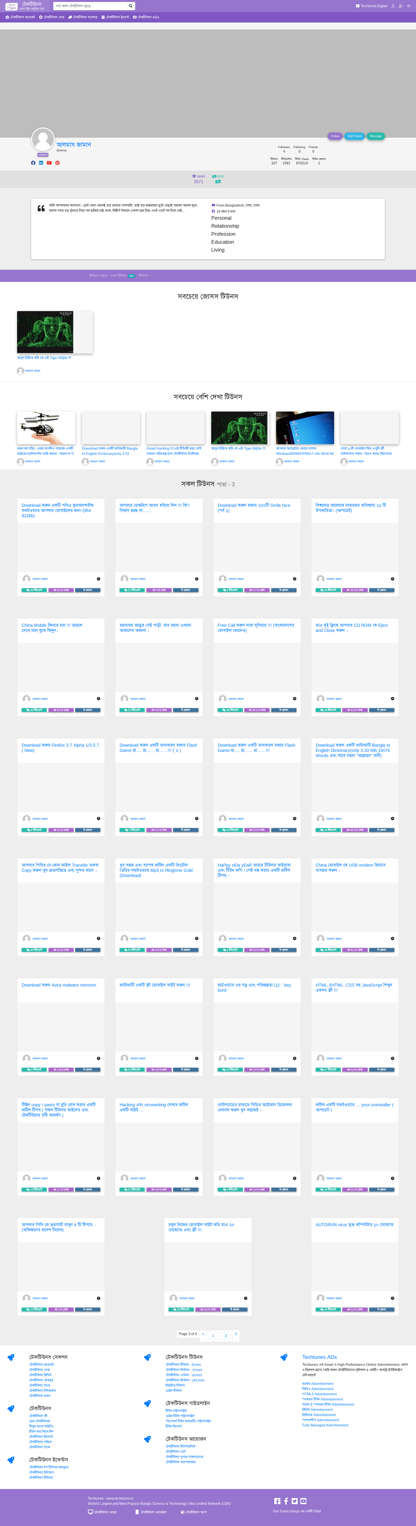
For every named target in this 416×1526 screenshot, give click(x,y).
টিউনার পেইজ (98, 276)
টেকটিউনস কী (38, 1416)
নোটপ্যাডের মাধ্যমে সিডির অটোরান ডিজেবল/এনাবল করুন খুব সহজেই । (255, 1107)
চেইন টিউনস (174, 1391)
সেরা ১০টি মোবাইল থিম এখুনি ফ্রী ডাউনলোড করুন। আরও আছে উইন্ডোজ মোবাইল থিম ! (366, 453)
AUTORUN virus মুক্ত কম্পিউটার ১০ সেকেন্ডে (355, 1224)
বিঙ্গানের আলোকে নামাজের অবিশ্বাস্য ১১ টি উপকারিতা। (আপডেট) (351, 508)
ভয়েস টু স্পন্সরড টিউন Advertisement (328, 1404)
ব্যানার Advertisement (317, 1384)
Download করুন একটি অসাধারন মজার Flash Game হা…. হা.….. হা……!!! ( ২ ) (158, 748)
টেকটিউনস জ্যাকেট (41, 1365)
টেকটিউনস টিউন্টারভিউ (180, 1446)
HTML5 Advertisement (319, 1394)
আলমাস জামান (74, 145)
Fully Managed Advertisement (325, 1425)
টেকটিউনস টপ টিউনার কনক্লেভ (49, 1467)
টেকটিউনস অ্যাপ (196, 1512)
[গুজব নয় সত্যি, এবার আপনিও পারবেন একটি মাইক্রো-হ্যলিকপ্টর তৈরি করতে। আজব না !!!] (46, 428)
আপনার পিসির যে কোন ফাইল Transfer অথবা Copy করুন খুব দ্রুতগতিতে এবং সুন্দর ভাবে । (60, 867)
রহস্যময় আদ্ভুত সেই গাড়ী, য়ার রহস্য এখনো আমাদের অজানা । (155, 628)
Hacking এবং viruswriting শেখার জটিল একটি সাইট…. (154, 1107)
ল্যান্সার (85, 17)
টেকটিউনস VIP (176, 1452)
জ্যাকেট (22, 17)
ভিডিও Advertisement (317, 1389)
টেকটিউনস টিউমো (41, 1478)
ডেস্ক (54, 17)
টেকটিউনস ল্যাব (39, 1385)
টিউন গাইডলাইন (176, 1411)
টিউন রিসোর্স (174, 1426)
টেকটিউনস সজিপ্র (40, 1442)
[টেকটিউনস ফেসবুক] (277, 1502)
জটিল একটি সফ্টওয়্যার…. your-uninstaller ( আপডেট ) (355, 1107)
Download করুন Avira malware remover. (59, 985)
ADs (148, 17)
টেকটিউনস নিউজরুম (42, 1391)
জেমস (199, 179)
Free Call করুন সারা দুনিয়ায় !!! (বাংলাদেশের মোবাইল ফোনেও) (256, 628)
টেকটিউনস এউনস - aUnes (184, 1375)
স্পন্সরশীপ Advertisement (320, 1420)
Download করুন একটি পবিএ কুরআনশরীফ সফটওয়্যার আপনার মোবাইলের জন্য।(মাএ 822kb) (58, 510)
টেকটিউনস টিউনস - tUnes (183, 1365)
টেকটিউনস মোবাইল (153, 1512)
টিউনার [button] (144, 276)
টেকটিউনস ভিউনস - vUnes (184, 1370)
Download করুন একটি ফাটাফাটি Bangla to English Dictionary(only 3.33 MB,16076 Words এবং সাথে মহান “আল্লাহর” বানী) (353, 750)
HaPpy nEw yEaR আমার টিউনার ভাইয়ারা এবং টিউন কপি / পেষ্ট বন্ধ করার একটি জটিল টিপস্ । (254, 870)
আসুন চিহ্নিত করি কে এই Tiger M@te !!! (44, 358)
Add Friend (354, 136)
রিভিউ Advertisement (317, 1410)
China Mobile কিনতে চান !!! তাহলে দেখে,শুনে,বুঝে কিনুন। (52, 628)
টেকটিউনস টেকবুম (41, 1380)
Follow (335, 136)
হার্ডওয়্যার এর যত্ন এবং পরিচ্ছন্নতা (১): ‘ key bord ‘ (254, 987)
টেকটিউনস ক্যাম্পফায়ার (181, 1462)
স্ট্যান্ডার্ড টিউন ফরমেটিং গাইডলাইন (188, 1421)
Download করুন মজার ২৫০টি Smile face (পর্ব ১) (254, 508)
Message (376, 136)
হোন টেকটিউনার (39, 1421)
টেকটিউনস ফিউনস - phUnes (185, 1380)
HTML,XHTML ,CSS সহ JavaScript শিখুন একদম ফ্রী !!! (354, 987)
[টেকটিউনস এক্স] (294, 1502)
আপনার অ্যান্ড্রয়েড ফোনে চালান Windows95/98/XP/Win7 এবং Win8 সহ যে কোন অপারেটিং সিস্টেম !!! (305, 453)
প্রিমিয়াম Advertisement (319, 1415)
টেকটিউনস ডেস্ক (39, 1370)
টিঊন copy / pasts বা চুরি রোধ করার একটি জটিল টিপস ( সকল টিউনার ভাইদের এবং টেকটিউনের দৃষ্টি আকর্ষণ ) (59, 1110)
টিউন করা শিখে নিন (41, 1431)
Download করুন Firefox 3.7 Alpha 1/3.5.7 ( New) (60, 748)
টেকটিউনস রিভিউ (40, 1375)
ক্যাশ (220, 176)
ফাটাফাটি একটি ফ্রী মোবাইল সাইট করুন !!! (155, 985)
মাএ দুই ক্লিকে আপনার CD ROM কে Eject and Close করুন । (352, 628)
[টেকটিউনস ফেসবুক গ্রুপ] (286, 1502)
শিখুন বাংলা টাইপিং (41, 1426)
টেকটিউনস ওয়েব (105, 1512)
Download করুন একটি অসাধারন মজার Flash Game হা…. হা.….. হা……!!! (256, 748)
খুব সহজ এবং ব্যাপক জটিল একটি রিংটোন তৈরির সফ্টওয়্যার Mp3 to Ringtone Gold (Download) (156, 870)
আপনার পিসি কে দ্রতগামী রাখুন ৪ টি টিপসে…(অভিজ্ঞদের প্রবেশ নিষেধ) (59, 1227)
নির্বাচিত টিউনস (175, 1385)
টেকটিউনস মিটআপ (41, 1472)
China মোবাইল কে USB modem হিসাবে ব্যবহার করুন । (350, 867)
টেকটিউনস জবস (39, 1396)
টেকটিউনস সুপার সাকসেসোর (184, 1457)
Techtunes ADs (319, 1357)
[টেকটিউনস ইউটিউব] (303, 1502)
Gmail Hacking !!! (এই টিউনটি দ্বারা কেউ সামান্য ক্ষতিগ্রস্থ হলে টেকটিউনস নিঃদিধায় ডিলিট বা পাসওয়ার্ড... (174, 453)
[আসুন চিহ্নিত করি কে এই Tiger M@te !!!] (45, 332)
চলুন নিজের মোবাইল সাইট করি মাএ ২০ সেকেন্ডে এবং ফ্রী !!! (201, 1227)
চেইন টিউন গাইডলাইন (180, 1416)
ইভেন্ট (117, 17)
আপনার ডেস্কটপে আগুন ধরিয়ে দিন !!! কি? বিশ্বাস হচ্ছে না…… (154, 508)
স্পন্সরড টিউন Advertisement (322, 1399)
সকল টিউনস (122, 276)
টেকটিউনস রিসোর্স (41, 1437)
